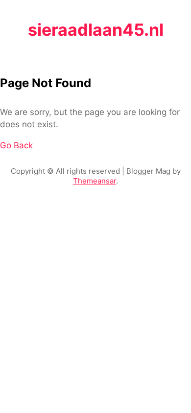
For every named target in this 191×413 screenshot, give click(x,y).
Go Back (16, 145)
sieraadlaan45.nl (96, 30)
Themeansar (94, 180)
